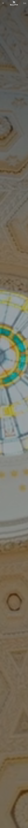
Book (24, 3)
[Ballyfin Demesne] (14, 3)
